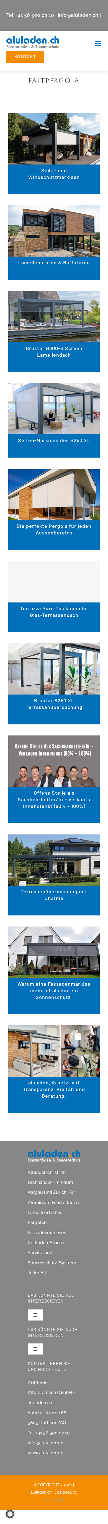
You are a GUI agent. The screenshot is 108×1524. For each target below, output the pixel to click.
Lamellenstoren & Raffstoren (54, 262)
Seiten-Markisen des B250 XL (54, 440)
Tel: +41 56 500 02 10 (49, 1433)
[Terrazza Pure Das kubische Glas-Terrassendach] (54, 581)
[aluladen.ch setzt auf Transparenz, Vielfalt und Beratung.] (54, 1030)
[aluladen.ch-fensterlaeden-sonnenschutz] (32, 38)
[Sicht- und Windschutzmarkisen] (54, 118)
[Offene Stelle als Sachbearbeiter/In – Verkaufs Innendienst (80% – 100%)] (54, 740)
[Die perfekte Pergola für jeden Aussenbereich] (54, 473)
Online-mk (54, 1499)
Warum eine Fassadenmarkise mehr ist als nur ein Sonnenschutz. (54, 990)
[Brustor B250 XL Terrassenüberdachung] (54, 648)
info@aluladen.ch (78, 15)
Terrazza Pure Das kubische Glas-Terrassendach (54, 611)
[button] (10, 1514)
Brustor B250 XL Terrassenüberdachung (54, 703)
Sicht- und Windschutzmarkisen (54, 173)
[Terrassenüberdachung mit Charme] (54, 839)
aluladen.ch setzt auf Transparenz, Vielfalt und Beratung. (54, 1089)
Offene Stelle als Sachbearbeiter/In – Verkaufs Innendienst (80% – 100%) (54, 799)
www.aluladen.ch (45, 1452)
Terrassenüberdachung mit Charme (54, 894)
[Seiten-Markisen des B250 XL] (54, 388)
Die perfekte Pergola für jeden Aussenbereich (54, 529)
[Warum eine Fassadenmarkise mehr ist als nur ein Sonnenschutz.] (54, 931)
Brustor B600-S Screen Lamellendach (54, 351)
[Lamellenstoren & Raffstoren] (54, 210)
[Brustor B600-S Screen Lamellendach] (54, 295)
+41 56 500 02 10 (35, 15)
